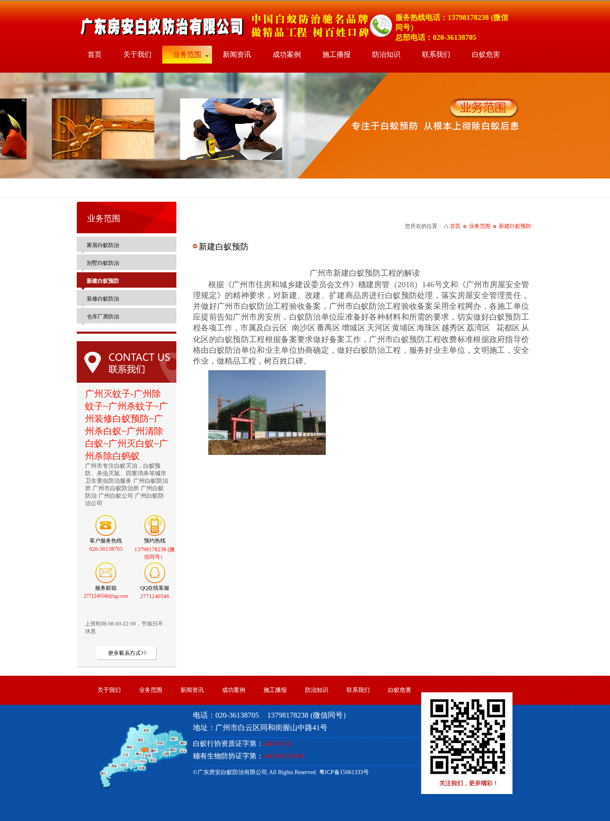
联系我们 (436, 55)
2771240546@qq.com (106, 596)
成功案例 (287, 55)
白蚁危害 (486, 55)
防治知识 (386, 55)
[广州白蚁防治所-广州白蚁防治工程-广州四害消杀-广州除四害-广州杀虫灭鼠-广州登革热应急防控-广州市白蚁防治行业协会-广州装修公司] (235, 37)
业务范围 (187, 55)
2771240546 (154, 596)
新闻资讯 (237, 55)
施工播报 (336, 55)
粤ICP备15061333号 (342, 772)
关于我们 (137, 55)
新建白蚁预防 (515, 226)
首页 (95, 55)
